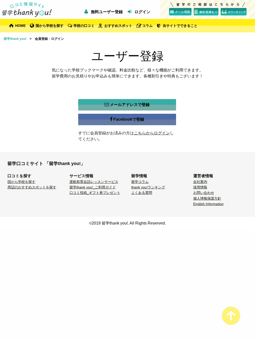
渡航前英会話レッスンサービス (93, 182)
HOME (20, 26)
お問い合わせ (203, 193)
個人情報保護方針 (207, 198)
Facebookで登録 (128, 119)
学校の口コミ (83, 26)
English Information (208, 204)
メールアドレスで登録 (130, 105)
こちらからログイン (152, 133)
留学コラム (140, 182)
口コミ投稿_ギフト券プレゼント (94, 193)
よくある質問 (141, 193)
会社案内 (200, 182)
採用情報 (200, 187)
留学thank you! (15, 39)
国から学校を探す (50, 26)
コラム (147, 26)
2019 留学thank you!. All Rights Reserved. (129, 223)
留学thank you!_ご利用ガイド (92, 187)
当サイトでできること (180, 26)
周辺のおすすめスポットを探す (31, 187)
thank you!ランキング (148, 187)
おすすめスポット (118, 26)
